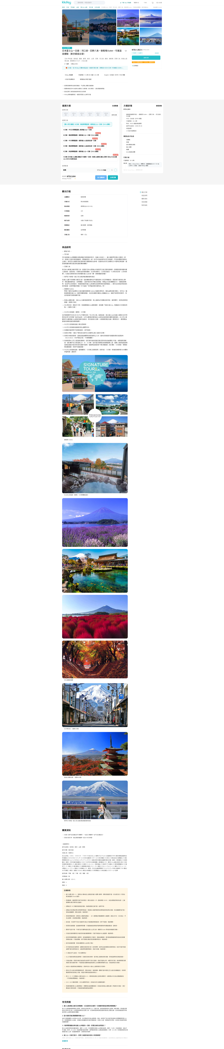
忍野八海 (117, 58)
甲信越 (73, 7)
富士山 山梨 (84, 7)
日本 (67, 7)
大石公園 (97, 7)
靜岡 (84, 58)
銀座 (106, 58)
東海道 (76, 58)
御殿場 (111, 58)
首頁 (63, 7)
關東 (80, 58)
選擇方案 (146, 57)
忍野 (96, 58)
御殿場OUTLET (75, 61)
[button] (68, 64)
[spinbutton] (112, 170)
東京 (88, 58)
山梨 (77, 7)
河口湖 (91, 7)
